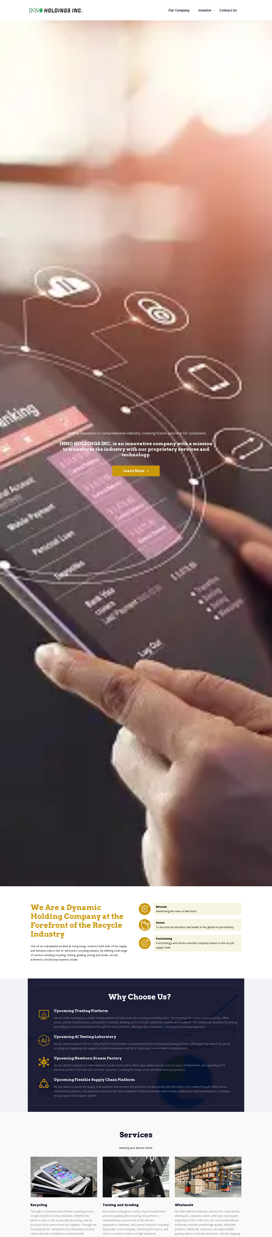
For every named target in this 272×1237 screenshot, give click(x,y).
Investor (205, 10)
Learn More (134, 471)
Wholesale (184, 1205)
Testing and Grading (121, 1205)
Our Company (179, 10)
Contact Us (228, 10)
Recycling (39, 1205)
